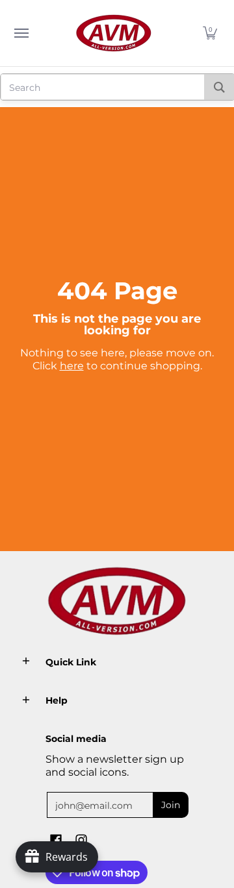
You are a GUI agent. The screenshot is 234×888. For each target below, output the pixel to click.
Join (170, 805)
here (72, 366)
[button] (210, 33)
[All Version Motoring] (114, 33)
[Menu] (21, 33)
